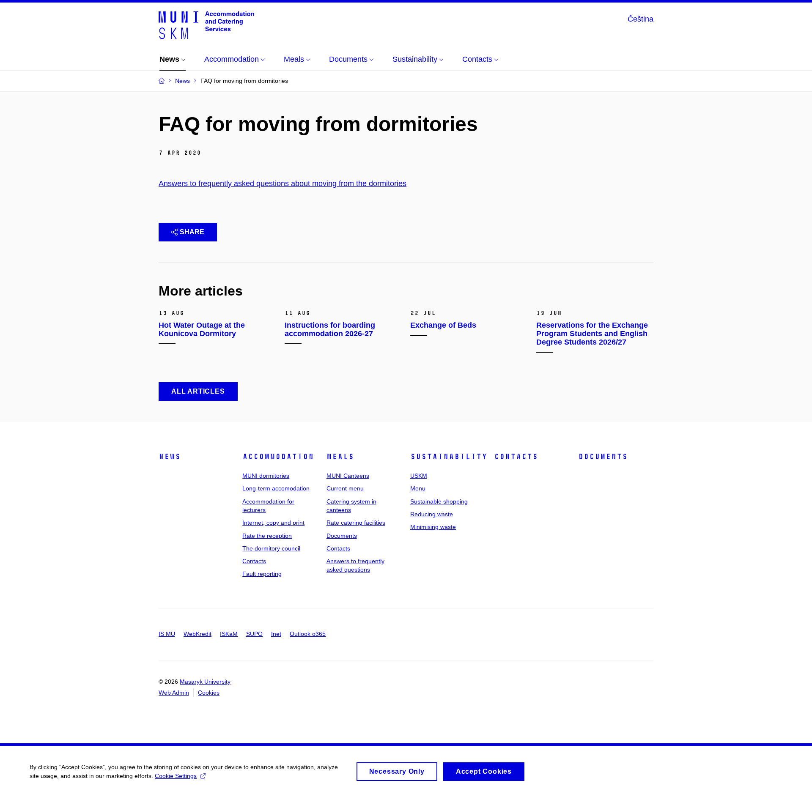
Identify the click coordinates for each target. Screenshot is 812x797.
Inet (276, 633)
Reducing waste (431, 514)
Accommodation (278, 456)
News (170, 456)
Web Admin (174, 692)
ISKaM (229, 633)
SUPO (254, 633)
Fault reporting (262, 573)
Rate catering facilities (355, 522)
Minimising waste (433, 526)
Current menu (345, 488)
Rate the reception (267, 535)
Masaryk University (205, 681)
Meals (340, 456)
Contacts (254, 561)
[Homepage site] (206, 24)
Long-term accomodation (276, 488)
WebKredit (197, 633)
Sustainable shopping (439, 501)
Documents (341, 535)
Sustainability (448, 456)
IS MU (167, 633)
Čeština (640, 19)
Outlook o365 (308, 633)
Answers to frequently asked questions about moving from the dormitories (282, 183)
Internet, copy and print (273, 522)
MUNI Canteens (347, 475)
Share (192, 232)
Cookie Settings (176, 775)
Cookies (208, 692)
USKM (418, 475)
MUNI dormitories (265, 475)
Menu (417, 488)
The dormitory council (271, 548)
